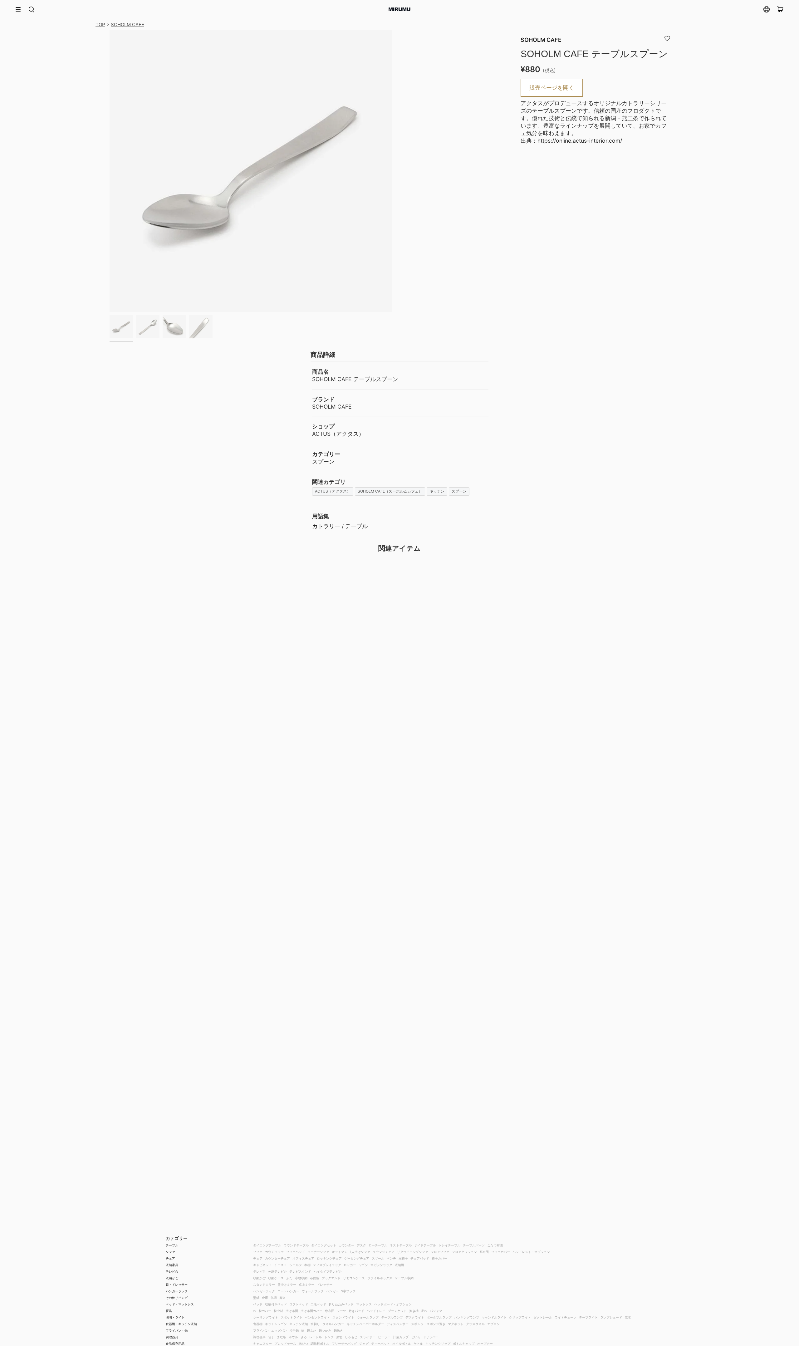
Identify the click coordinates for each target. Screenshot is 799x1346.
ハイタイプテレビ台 (328, 1271)
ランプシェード (611, 1317)
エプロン (493, 1324)
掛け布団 (292, 1311)
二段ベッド (318, 1304)
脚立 (282, 1297)
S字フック (348, 1291)
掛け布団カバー (311, 1311)
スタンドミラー (264, 1284)
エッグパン (279, 1330)
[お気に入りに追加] (667, 38)
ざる (304, 1337)
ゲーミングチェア (356, 1258)
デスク (361, 1245)
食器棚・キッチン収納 (181, 1324)
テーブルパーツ (474, 1245)
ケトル (418, 1343)
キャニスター (262, 1343)
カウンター (346, 1245)
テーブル (356, 526)
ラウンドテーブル (296, 1245)
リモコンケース (354, 1278)
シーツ (341, 1311)
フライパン (261, 1330)
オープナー (485, 1343)
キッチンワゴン (276, 1324)
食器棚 (257, 1324)
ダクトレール (542, 1317)
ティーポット (380, 1343)
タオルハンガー (333, 1324)
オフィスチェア (303, 1258)
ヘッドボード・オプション (393, 1304)
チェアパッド (419, 1258)
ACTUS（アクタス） (332, 491)
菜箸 (339, 1337)
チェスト (280, 1265)
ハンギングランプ (466, 1317)
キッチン (436, 491)
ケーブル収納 (404, 1278)
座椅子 (403, 1258)
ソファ (170, 1252)
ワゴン (363, 1265)
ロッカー (350, 1265)
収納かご (172, 1278)
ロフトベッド (298, 1304)
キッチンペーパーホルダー (365, 1324)
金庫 (265, 1297)
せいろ (415, 1337)
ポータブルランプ (439, 1317)
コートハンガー (288, 1291)
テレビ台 (172, 1271)
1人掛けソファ (360, 1252)
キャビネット (262, 1265)
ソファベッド (295, 1252)
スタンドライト (343, 1317)
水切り (315, 1324)
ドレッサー (324, 1284)
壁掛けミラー (286, 1284)
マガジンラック (381, 1265)
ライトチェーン (565, 1317)
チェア (170, 1258)
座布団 (484, 1252)
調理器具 (172, 1337)
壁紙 (256, 1297)
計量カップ (401, 1337)
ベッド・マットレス (180, 1304)
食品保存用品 (175, 1343)
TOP (100, 24)
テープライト (588, 1317)
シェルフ (295, 1265)
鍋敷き (338, 1330)
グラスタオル (475, 1324)
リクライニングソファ (412, 1252)
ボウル (293, 1337)
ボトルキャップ (464, 1343)
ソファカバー (500, 1252)
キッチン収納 (298, 1324)
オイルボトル (401, 1343)
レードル (315, 1337)
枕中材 (278, 1311)
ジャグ (364, 1343)
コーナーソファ (318, 1252)
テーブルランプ (392, 1317)
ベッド (257, 1304)
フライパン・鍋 (177, 1330)
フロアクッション (464, 1252)
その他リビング (177, 1297)
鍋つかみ (325, 1330)
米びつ (303, 1343)
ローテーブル (378, 1245)
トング (329, 1337)
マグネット (455, 1324)
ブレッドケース (285, 1343)
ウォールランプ (368, 1317)
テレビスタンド (300, 1271)
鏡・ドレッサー (177, 1284)
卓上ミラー (306, 1284)
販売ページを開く (551, 87)
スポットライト (291, 1317)
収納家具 (172, 1265)
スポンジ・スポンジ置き (428, 1324)
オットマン (339, 1252)
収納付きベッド (276, 1304)
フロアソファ (440, 1252)
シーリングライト (265, 1317)
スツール (378, 1258)
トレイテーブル (449, 1245)
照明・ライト (175, 1317)
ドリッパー (431, 1337)
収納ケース (276, 1278)
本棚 (307, 1265)
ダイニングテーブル (267, 1245)
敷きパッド (356, 1311)
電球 (628, 1317)
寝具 (169, 1311)
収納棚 (399, 1265)
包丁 (271, 1337)
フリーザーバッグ (344, 1343)
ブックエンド (331, 1278)
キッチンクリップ (437, 1343)
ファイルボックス (379, 1278)
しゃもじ (351, 1337)
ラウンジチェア (384, 1252)
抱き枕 (414, 1311)
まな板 (281, 1337)
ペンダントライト (317, 1317)
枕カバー (265, 1311)
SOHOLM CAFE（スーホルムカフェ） (390, 491)
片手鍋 (294, 1330)
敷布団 (329, 1311)
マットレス (364, 1304)
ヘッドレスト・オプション (531, 1252)
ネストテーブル (401, 1245)
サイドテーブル (425, 1245)
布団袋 (314, 1278)
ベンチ (391, 1258)
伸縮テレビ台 (277, 1271)
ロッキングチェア (329, 1258)
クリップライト (520, 1317)
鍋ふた (311, 1330)
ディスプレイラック (327, 1265)
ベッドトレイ (376, 1311)
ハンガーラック (177, 1291)
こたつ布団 (495, 1245)
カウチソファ (274, 1252)
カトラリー (326, 526)
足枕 (424, 1311)
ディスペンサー (398, 1324)
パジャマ (436, 1311)
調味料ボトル (320, 1343)
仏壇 (274, 1297)
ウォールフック (313, 1291)
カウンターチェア (277, 1258)
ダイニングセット (323, 1245)
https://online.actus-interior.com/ (579, 140)
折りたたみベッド (341, 1304)
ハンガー (332, 1291)
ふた (289, 1278)
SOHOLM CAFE (127, 24)
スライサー (367, 1337)
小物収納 (301, 1278)
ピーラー (384, 1337)
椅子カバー (439, 1258)
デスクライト (414, 1317)
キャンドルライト (494, 1317)
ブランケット (397, 1311)
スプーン (459, 491)
